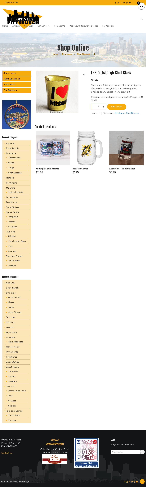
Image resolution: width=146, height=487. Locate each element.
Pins (10, 246)
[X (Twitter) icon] (118, 3)
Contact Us (6, 453)
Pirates (11, 222)
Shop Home (10, 73)
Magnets (10, 188)
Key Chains (11, 183)
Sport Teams (12, 212)
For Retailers (10, 90)
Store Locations (12, 79)
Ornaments (12, 197)
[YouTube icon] (121, 3)
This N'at (10, 232)
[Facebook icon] (115, 3)
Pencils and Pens (17, 241)
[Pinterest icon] (124, 3)
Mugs (11, 168)
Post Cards (11, 202)
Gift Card (10, 322)
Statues (12, 251)
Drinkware (67, 54)
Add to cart (116, 107)
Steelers (12, 227)
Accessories (14, 158)
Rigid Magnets (15, 192)
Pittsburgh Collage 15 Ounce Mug (47, 169)
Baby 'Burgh (12, 148)
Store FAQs (9, 84)
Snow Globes (12, 207)
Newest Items (12, 347)
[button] (84, 74)
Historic (10, 178)
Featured (11, 317)
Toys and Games (14, 256)
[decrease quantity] (94, 106)
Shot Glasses (83, 54)
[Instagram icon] (127, 3)
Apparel (10, 143)
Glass (11, 163)
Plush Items (14, 261)
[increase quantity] (103, 106)
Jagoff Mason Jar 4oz (80, 169)
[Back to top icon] (142, 481)
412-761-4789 (12, 2)
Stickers (12, 236)
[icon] (129, 3)
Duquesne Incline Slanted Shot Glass (122, 169)
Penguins (13, 217)
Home (55, 54)
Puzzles (12, 266)
